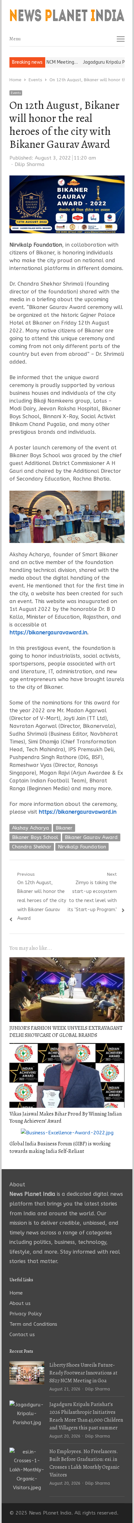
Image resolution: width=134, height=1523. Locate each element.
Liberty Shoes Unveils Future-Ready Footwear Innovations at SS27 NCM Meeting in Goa (83, 1373)
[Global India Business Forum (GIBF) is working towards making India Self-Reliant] (67, 1133)
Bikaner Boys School (35, 837)
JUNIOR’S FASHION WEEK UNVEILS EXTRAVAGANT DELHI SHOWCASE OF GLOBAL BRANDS (66, 1032)
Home (16, 1293)
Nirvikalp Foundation (82, 847)
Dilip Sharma (30, 164)
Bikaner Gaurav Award (91, 837)
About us (20, 1303)
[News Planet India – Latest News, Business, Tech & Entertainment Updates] (67, 15)
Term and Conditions (33, 1324)
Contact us (22, 1334)
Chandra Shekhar (31, 847)
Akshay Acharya (30, 828)
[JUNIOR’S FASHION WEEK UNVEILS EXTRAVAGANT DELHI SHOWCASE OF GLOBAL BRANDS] (67, 961)
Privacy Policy (25, 1314)
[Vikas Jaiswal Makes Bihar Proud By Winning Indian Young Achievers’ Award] (67, 1047)
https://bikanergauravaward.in (48, 632)
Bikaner (64, 828)
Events (16, 93)
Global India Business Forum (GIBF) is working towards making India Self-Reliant (60, 1147)
